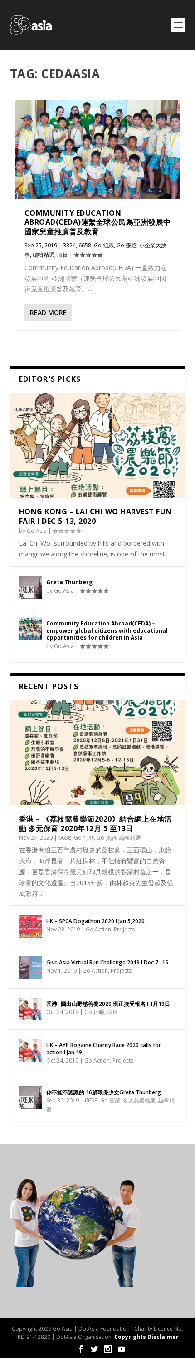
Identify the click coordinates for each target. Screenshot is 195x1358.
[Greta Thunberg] (30, 587)
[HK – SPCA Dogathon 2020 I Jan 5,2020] (30, 926)
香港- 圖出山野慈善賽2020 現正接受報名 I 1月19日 (108, 1004)
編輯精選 (43, 255)
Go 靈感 (126, 245)
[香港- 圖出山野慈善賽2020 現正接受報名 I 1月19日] (30, 1009)
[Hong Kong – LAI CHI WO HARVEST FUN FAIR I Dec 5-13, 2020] (97, 445)
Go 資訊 (107, 837)
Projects (124, 929)
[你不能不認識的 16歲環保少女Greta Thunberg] (30, 1097)
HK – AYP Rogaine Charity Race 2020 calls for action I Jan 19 (103, 1048)
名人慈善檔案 (139, 1100)
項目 (62, 255)
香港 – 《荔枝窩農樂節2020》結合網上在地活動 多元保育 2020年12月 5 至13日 (95, 823)
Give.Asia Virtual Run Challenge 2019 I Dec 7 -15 (107, 962)
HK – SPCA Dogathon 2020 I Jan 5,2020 (95, 921)
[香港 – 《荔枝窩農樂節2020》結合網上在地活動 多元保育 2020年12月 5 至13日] (97, 752)
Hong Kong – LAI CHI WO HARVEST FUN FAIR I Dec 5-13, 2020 (95, 516)
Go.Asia (37, 531)
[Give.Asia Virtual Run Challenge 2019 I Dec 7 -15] (30, 967)
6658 (84, 245)
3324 (69, 245)
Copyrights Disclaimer (146, 1337)
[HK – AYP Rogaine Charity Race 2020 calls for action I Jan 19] (30, 1050)
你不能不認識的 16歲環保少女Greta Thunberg (103, 1092)
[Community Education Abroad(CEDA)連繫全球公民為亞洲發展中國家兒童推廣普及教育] (97, 149)
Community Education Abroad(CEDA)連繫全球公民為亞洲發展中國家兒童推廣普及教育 (97, 222)
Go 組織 (104, 245)
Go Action (98, 929)
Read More (48, 312)
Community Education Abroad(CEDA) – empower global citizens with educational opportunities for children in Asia (107, 630)
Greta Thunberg (69, 582)
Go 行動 (84, 837)
